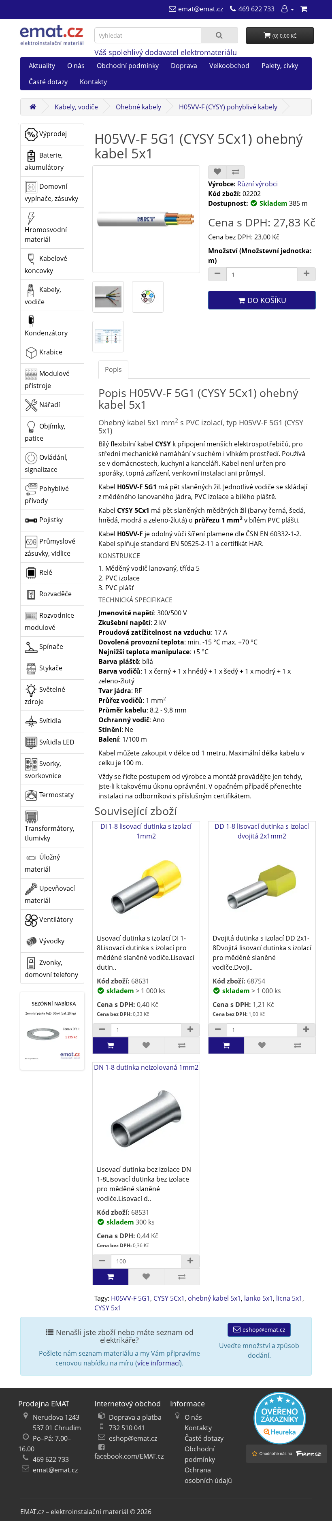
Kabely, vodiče (76, 106)
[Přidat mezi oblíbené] (217, 172)
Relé (45, 572)
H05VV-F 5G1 (130, 1298)
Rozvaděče (55, 593)
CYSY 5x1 (107, 1307)
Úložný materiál (42, 863)
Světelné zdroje (45, 695)
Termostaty (56, 794)
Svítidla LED (56, 742)
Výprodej (52, 133)
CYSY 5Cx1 (169, 1298)
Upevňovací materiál (50, 894)
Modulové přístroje (47, 379)
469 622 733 (51, 1459)
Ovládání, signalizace (46, 463)
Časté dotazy (48, 81)
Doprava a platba (135, 1417)
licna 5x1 (289, 1298)
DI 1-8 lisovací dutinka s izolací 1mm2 (146, 831)
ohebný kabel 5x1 (214, 1298)
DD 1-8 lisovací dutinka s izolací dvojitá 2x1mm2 (262, 831)
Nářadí (49, 404)
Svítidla (49, 720)
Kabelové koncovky (46, 264)
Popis (113, 369)
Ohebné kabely (138, 106)
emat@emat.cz (55, 1470)
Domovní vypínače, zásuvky (51, 192)
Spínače (50, 646)
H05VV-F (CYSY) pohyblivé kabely (228, 106)
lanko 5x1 (258, 1298)
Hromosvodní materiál (46, 234)
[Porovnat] (235, 172)
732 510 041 (127, 1427)
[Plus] (306, 274)
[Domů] (33, 106)
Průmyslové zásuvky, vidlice (50, 547)
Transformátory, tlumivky (49, 833)
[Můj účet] (287, 8)
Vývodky (51, 940)
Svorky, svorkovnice (43, 769)
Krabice (50, 352)
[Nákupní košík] (304, 8)
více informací (158, 1363)
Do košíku (265, 300)
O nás (76, 65)
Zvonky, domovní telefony (51, 968)
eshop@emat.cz (263, 1329)
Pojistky (50, 519)
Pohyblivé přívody (47, 494)
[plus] (190, 1030)
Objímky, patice (45, 432)
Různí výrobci (257, 183)
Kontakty (93, 81)
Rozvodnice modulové (49, 621)
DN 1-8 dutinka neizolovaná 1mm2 (146, 1067)
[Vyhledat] (219, 35)
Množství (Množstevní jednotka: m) (260, 255)
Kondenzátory (46, 333)
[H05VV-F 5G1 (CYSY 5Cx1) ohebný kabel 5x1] (146, 219)
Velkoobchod (229, 65)
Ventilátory (55, 919)
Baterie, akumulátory (44, 161)
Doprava (184, 65)
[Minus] (217, 274)
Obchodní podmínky (128, 65)
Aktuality (42, 65)
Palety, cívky (280, 65)
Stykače (50, 667)
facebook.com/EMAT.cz (129, 1456)
